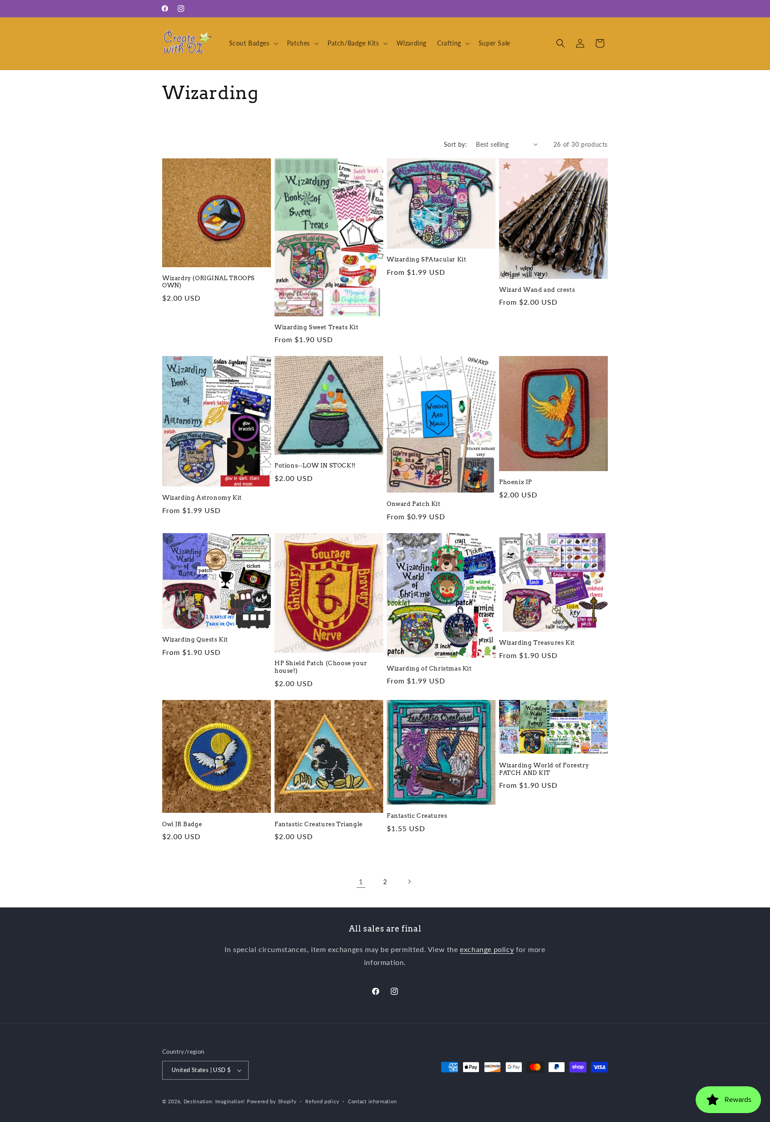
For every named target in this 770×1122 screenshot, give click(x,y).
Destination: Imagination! (215, 1101)
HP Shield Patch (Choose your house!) (320, 667)
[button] (253, 43)
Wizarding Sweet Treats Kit (316, 327)
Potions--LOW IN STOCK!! (315, 465)
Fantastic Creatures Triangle (318, 824)
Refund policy (322, 1101)
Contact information (372, 1101)
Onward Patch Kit (414, 504)
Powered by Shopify (272, 1101)
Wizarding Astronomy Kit (202, 497)
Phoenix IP (515, 482)
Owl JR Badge (182, 824)
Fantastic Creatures (417, 815)
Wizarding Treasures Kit (537, 642)
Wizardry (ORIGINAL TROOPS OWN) (208, 282)
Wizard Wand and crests (537, 289)
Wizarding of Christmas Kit (429, 668)
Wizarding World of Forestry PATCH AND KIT (544, 769)
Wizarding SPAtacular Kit (426, 259)
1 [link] (361, 881)
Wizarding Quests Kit (195, 639)
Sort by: (455, 144)
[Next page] (409, 881)
